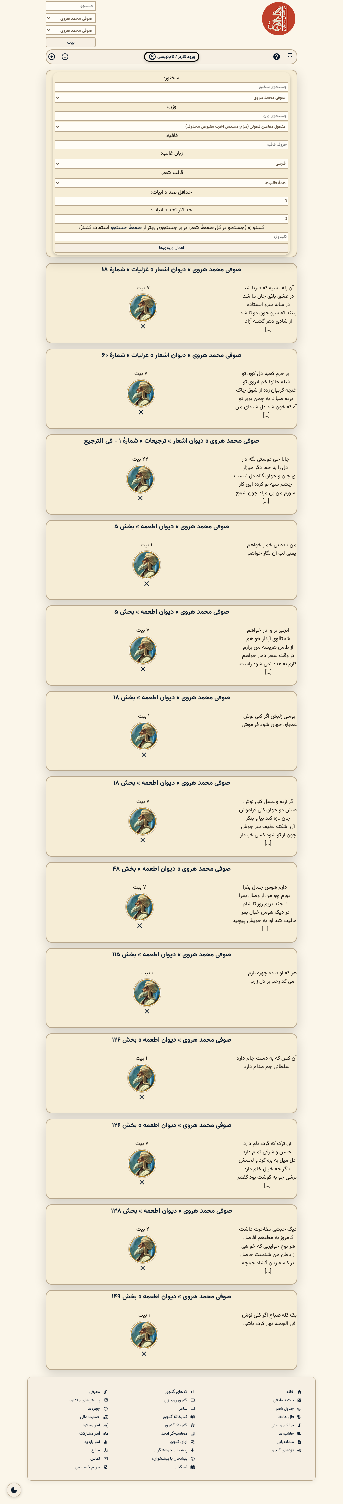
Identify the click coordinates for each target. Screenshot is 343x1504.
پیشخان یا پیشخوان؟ (170, 1458)
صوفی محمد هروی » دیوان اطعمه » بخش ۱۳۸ (171, 1211)
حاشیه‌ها (287, 1433)
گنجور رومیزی (176, 1400)
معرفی (95, 1391)
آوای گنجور (178, 1442)
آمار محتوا (92, 1425)
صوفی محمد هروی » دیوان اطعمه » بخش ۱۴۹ (171, 1297)
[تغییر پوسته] (14, 1490)
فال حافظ (286, 1417)
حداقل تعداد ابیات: (171, 192)
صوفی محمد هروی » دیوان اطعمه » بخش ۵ (171, 527)
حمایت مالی (90, 1417)
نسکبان (181, 1467)
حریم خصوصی (88, 1467)
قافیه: (171, 136)
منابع (96, 1450)
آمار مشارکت (90, 1433)
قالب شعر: (171, 173)
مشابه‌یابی (286, 1442)
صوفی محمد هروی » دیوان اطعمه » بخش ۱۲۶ (171, 1040)
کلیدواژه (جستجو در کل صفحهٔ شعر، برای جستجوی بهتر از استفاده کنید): (171, 228)
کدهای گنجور (176, 1391)
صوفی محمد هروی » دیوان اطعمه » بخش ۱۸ (171, 698)
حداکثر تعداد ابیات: (171, 210)
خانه (290, 1391)
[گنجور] (278, 18)
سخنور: (171, 78)
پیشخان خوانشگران (171, 1450)
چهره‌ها (94, 1408)
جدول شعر (285, 1408)
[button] (290, 57)
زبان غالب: (172, 153)
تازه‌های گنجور (283, 1450)
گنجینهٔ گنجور (176, 1425)
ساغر (183, 1408)
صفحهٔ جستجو (126, 228)
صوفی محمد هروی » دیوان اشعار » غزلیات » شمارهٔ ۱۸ (171, 270)
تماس (95, 1458)
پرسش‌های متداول (85, 1400)
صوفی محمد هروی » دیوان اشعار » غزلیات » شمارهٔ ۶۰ (171, 355)
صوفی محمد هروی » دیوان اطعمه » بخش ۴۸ (171, 869)
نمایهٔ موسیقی (283, 1425)
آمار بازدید (92, 1442)
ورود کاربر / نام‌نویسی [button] (175, 56)
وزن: (171, 107)
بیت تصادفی (284, 1400)
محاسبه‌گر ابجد (174, 1433)
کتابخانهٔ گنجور (175, 1417)
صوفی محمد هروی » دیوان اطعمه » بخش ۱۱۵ (171, 955)
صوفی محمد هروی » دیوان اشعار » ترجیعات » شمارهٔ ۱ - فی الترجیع (171, 441)
